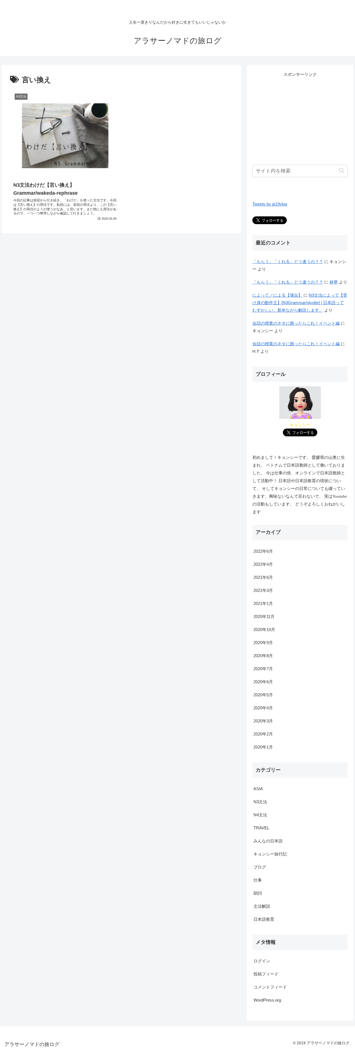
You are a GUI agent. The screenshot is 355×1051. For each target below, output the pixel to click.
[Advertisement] (300, 117)
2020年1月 (263, 746)
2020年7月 (263, 668)
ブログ (259, 866)
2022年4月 (263, 564)
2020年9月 (263, 642)
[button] (342, 170)
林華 (333, 282)
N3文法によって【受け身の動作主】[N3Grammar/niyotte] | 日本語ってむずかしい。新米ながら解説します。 (299, 302)
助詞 (257, 892)
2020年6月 (263, 681)
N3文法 (260, 801)
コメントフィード (270, 987)
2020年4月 (263, 707)
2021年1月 (263, 603)
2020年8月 (263, 655)
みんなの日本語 (268, 840)
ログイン (261, 961)
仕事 (257, 879)
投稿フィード (265, 974)
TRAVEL (261, 827)
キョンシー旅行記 (270, 853)
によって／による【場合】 (277, 295)
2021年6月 (263, 577)
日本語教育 (263, 919)
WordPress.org (267, 1000)
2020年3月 (263, 720)
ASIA (258, 788)
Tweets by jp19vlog (269, 204)
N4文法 (260, 814)
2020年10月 (264, 629)
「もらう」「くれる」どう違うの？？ (287, 261)
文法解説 (261, 906)
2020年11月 (264, 616)
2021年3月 (263, 590)
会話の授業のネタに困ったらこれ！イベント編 (296, 323)
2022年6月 (263, 551)
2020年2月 (263, 733)
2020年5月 (263, 694)
